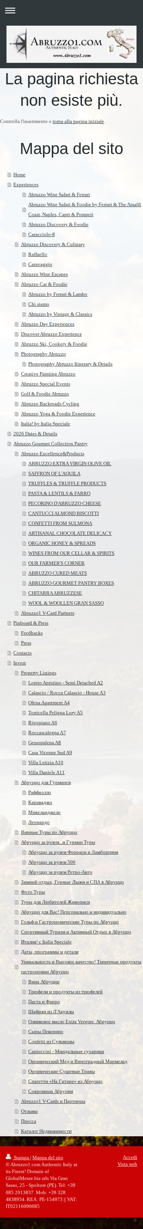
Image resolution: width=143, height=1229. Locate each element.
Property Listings (38, 673)
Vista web (127, 1164)
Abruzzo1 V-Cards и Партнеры (53, 1101)
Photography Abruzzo (43, 354)
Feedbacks (32, 633)
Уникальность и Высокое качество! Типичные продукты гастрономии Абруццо (81, 967)
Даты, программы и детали (50, 952)
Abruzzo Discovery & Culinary (53, 244)
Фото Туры (33, 892)
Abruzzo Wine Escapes (44, 274)
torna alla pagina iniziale (78, 121)
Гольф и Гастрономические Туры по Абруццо (70, 922)
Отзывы (29, 1111)
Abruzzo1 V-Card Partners (47, 613)
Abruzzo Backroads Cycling (50, 404)
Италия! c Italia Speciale (46, 942)
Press (26, 643)
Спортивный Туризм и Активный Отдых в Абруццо (76, 932)
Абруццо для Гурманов (46, 782)
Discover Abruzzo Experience (51, 334)
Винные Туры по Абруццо (49, 832)
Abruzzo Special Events (45, 384)
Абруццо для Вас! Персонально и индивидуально (74, 912)
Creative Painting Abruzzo (48, 374)
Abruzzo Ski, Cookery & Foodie (54, 344)
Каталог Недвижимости (46, 1131)
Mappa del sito (47, 1157)
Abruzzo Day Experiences (47, 324)
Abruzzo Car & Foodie (44, 284)
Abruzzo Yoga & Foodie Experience (58, 414)
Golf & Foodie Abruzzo (45, 394)
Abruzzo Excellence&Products (52, 453)
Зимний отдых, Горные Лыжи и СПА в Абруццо (72, 882)
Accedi (130, 1157)
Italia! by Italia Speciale (45, 424)
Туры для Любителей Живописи (55, 902)
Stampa (21, 1157)
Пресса (28, 1121)
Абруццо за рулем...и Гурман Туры (58, 842)
